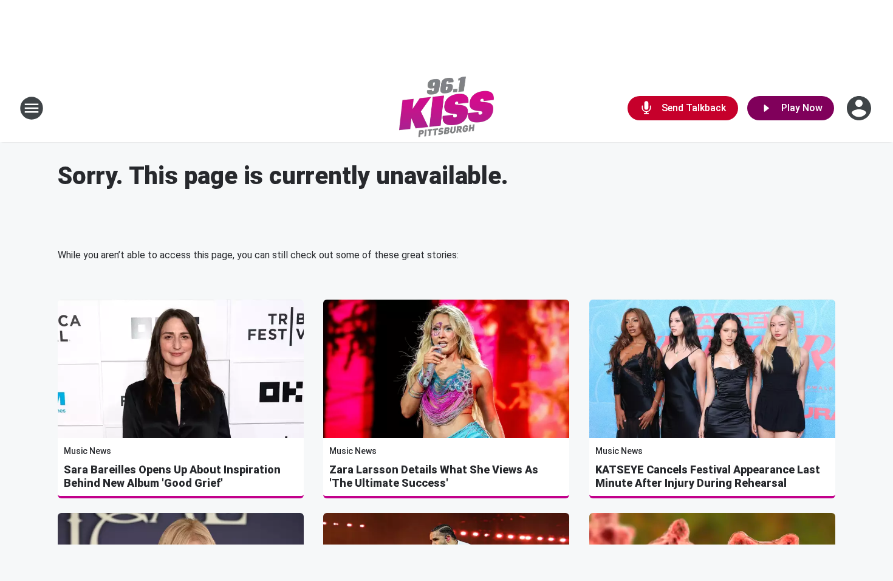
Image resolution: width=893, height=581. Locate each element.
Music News (87, 451)
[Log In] (860, 108)
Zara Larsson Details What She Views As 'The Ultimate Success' (433, 476)
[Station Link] (446, 108)
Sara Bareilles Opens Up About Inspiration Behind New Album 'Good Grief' (172, 476)
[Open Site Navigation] (31, 108)
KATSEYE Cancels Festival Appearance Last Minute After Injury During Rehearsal (707, 476)
